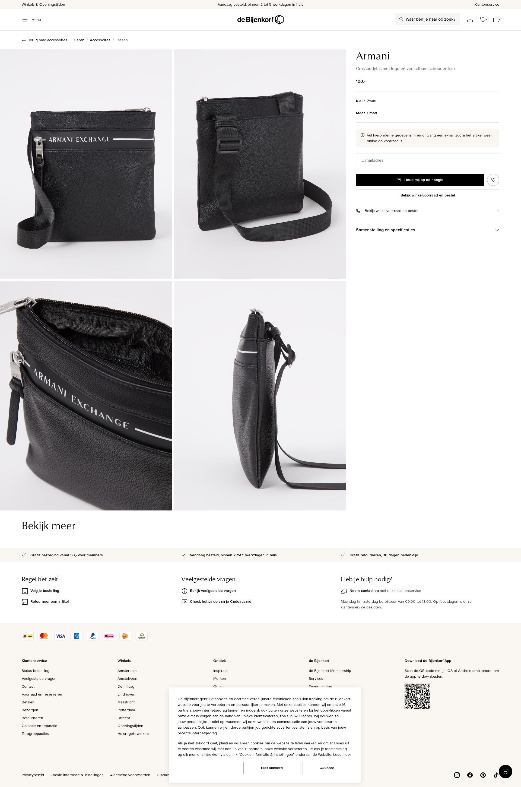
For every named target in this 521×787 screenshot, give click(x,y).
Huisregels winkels (133, 733)
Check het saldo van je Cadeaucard (220, 601)
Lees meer (342, 754)
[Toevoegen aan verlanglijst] (493, 180)
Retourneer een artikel (49, 601)
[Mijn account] (470, 19)
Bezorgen (30, 710)
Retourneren (32, 718)
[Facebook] (470, 774)
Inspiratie (220, 670)
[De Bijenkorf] (260, 19)
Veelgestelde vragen (39, 678)
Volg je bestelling (44, 590)
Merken (219, 678)
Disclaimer (165, 775)
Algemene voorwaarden (130, 775)
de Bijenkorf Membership (330, 670)
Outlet (218, 686)
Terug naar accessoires (47, 40)
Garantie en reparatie (39, 725)
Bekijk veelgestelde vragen (213, 590)
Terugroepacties (35, 733)
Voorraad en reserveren (42, 694)
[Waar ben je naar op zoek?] (401, 19)
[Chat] (505, 771)
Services (316, 678)
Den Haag (125, 686)
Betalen (28, 702)
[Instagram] (457, 774)
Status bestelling (35, 670)
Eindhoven (126, 694)
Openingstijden (130, 725)
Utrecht (123, 718)
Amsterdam (126, 670)
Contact (28, 686)
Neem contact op (364, 590)
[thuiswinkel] (142, 639)
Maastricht (126, 702)
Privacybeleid (33, 775)
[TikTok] (496, 774)
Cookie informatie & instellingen (77, 775)
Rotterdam (126, 710)
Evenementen (320, 686)
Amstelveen (127, 678)
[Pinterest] (483, 774)
